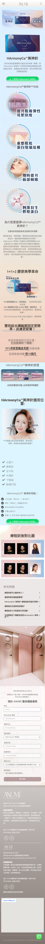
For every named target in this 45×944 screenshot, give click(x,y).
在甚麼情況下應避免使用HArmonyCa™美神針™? (21, 616)
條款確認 (7, 770)
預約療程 (7, 733)
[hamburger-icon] (3, 4)
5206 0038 (16, 881)
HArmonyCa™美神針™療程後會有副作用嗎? (21, 602)
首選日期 (7, 743)
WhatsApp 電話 (9, 715)
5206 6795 (16, 832)
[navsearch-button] (41, 4)
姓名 (5, 706)
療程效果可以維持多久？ (14, 593)
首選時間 (7, 752)
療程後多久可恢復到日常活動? (16, 611)
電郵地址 (7, 724)
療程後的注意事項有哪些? (15, 606)
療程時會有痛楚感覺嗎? (14, 597)
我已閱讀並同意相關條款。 (15, 773)
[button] (22, 593)
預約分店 (7, 761)
